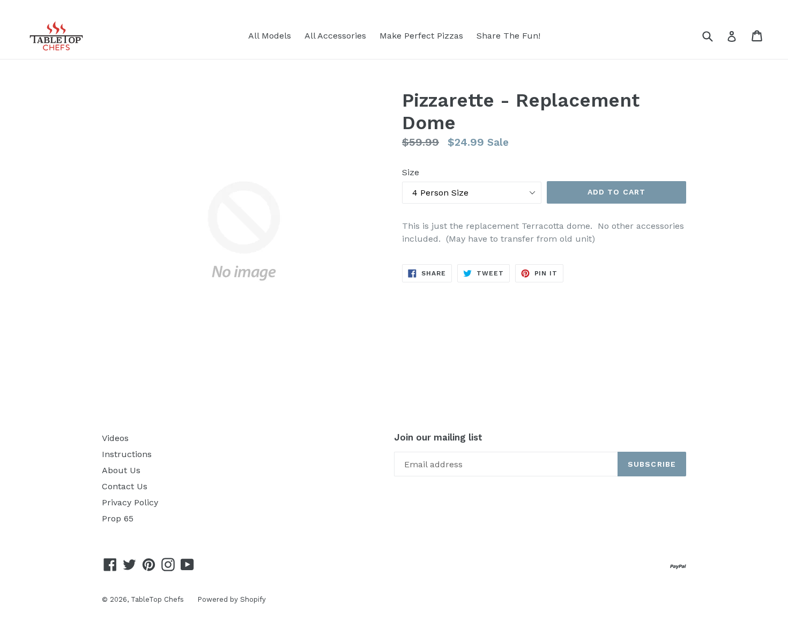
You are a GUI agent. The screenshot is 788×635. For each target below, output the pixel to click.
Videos (115, 438)
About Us (121, 470)
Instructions (127, 454)
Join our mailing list (438, 437)
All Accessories (335, 36)
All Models (269, 36)
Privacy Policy (130, 502)
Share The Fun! (508, 36)
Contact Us (124, 486)
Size (410, 172)
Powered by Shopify (231, 599)
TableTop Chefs (157, 599)
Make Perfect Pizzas (421, 36)
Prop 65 (117, 518)
